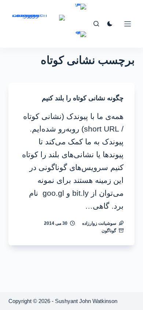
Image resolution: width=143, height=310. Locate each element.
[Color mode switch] (109, 23)
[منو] (127, 24)
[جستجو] (96, 23)
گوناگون (109, 230)
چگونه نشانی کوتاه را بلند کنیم (83, 98)
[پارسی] (80, 39)
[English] (80, 12)
